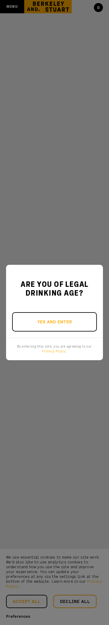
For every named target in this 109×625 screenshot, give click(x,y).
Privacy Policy (54, 351)
